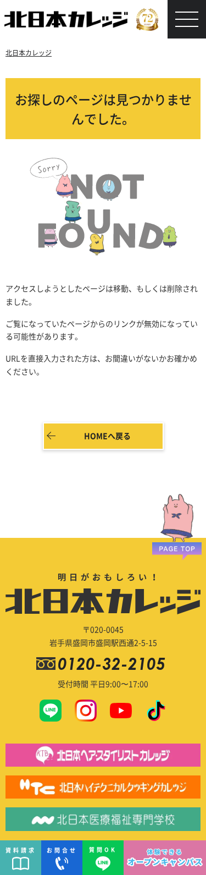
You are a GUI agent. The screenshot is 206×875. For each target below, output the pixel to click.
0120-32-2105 (114, 663)
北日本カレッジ (28, 52)
